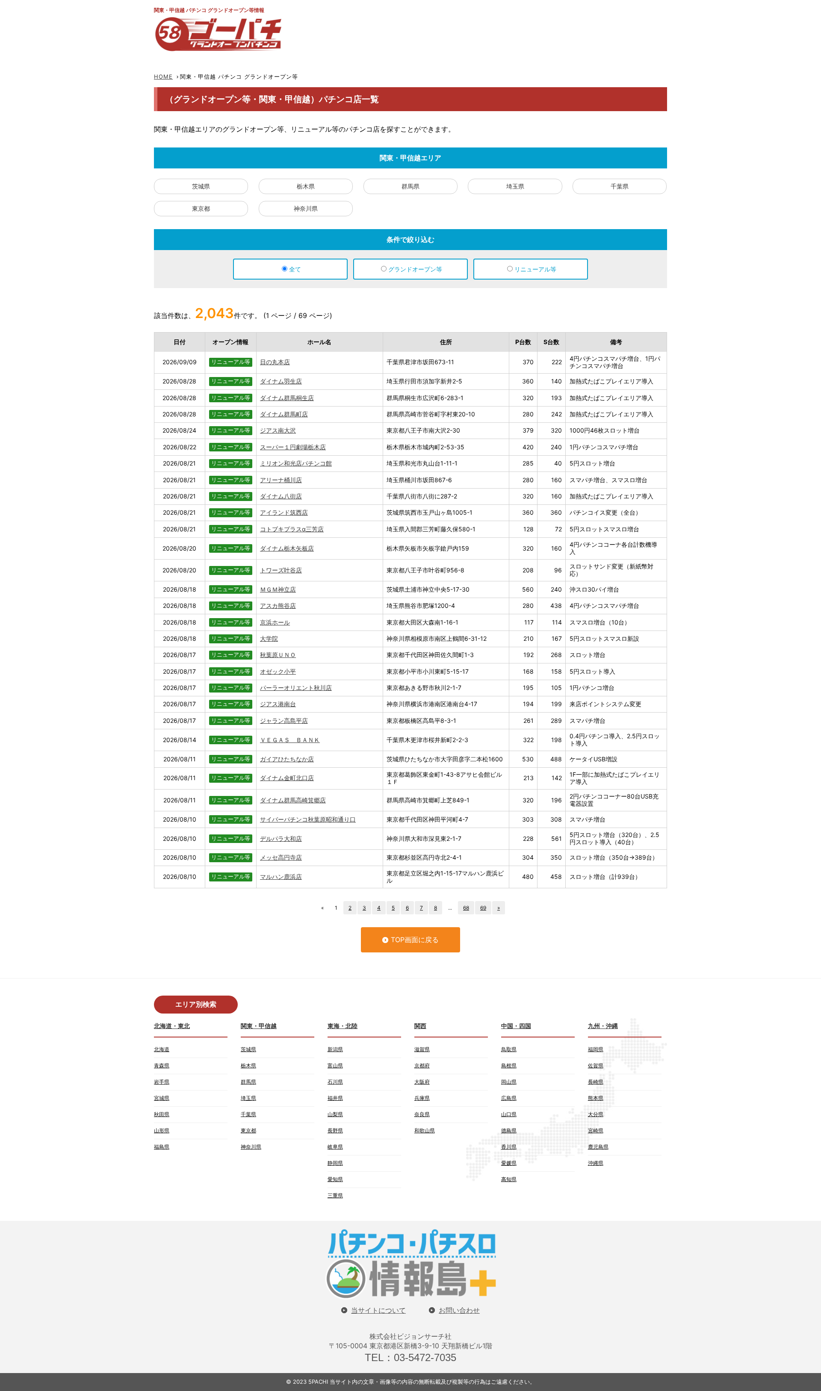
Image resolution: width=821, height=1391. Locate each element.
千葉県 (620, 186)
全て (295, 269)
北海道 (161, 1049)
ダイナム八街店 (281, 496)
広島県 (509, 1098)
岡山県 (509, 1082)
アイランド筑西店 (284, 512)
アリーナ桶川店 (281, 479)
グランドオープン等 (415, 269)
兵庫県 (422, 1098)
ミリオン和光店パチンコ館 (296, 463)
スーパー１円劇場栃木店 (293, 447)
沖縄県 (595, 1163)
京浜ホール (275, 622)
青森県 (161, 1065)
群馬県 (410, 186)
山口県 (509, 1114)
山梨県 (335, 1114)
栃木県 (306, 186)
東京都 (201, 208)
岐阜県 (335, 1146)
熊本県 (595, 1098)
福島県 (161, 1146)
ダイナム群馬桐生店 (287, 397)
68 (466, 908)
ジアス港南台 (278, 703)
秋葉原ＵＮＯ (278, 654)
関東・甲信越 (259, 1025)
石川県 (335, 1082)
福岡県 (595, 1049)
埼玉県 (515, 186)
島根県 (509, 1065)
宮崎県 (595, 1130)
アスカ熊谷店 (278, 605)
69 (483, 908)
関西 (420, 1025)
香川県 (509, 1146)
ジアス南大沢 (278, 430)
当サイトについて (378, 1310)
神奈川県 (306, 208)
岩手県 (161, 1082)
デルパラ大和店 (281, 838)
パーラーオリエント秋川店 (296, 687)
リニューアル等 (535, 269)
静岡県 (335, 1163)
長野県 (335, 1130)
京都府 (422, 1065)
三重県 (335, 1195)
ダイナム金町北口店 (287, 777)
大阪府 (422, 1082)
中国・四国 (516, 1025)
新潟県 (335, 1049)
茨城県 (201, 186)
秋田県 (161, 1114)
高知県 (509, 1179)
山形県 (161, 1130)
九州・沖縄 (603, 1025)
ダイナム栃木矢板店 (287, 548)
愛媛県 (509, 1163)
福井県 (335, 1098)
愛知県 (335, 1179)
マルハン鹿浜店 (281, 876)
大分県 (595, 1114)
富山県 (335, 1065)
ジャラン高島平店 (284, 720)
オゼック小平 (278, 671)
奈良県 (422, 1114)
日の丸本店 (275, 361)
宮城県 (161, 1098)
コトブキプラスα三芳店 (292, 529)
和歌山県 (424, 1130)
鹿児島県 (598, 1146)
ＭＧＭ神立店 (278, 589)
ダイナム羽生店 (281, 381)
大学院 (269, 638)
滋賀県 (422, 1049)
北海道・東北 (172, 1025)
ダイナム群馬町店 (284, 414)
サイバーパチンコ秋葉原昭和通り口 (308, 819)
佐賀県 (595, 1065)
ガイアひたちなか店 (287, 759)
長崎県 (595, 1082)
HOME (163, 76)
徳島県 (509, 1130)
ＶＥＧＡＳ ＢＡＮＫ (290, 739)
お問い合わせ (459, 1310)
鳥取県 (509, 1049)
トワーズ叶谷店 (281, 570)
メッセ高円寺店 (281, 857)
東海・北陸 (342, 1025)
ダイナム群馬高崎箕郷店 (293, 800)
